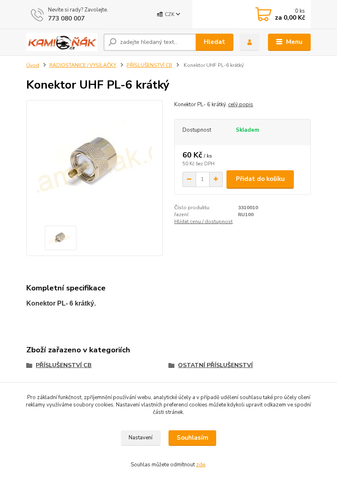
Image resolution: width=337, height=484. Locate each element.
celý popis (240, 104)
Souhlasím (192, 438)
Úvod (32, 65)
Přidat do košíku (260, 179)
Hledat (214, 42)
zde (200, 464)
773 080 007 (66, 18)
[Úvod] (61, 42)
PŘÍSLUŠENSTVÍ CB (149, 65)
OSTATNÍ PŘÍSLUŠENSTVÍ (215, 365)
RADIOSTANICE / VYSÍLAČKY (82, 65)
